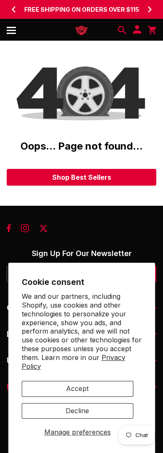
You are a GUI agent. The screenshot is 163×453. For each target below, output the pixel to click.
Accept (77, 388)
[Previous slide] (13, 9)
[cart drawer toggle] (152, 30)
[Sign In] (137, 30)
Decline (77, 410)
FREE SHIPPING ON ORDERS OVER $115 (81, 9)
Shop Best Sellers (81, 177)
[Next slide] (149, 9)
